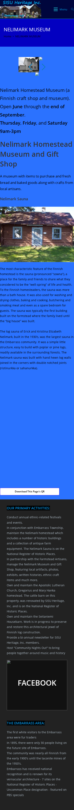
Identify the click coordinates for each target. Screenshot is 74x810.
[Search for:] (71, 9)
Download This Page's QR (30, 491)
